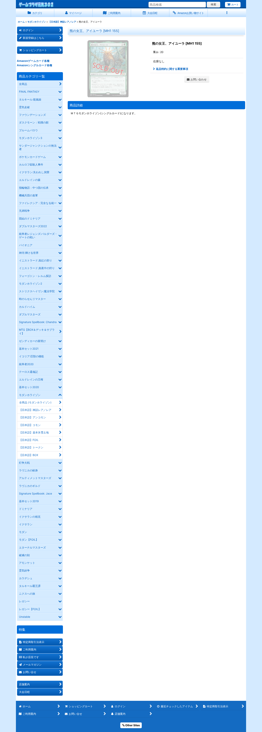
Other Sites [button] (132, 725)
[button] (227, 13)
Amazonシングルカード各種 (34, 65)
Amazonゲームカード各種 (33, 60)
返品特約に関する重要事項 (172, 68)
